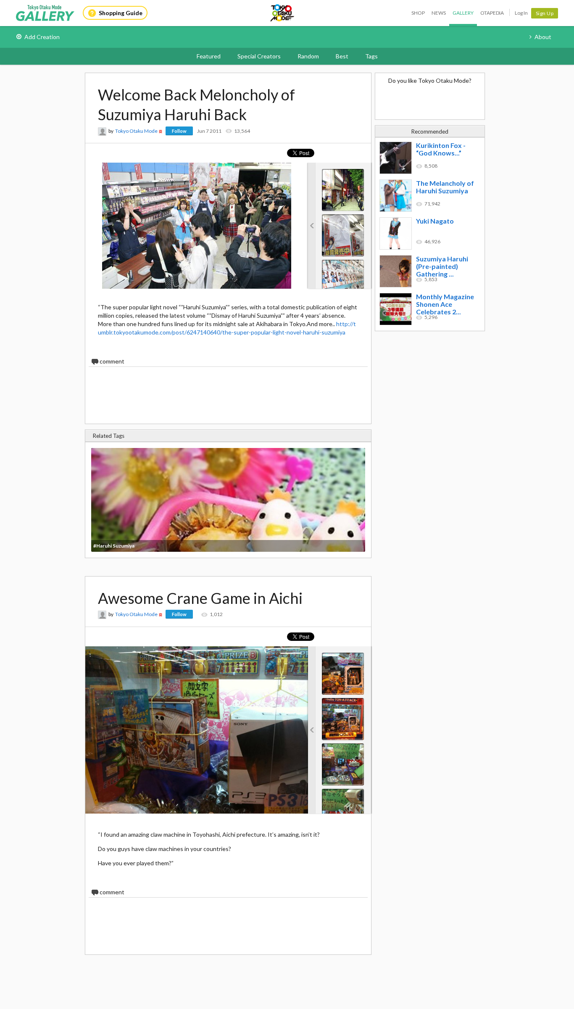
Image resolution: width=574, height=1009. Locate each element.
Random (308, 56)
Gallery (463, 13)
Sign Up (545, 13)
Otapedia (492, 13)
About (543, 36)
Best (342, 56)
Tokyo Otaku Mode (283, 13)
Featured (209, 56)
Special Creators (259, 56)
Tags (371, 56)
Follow (179, 131)
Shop (418, 13)
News (439, 13)
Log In (521, 13)
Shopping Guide (120, 12)
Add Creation (42, 36)
